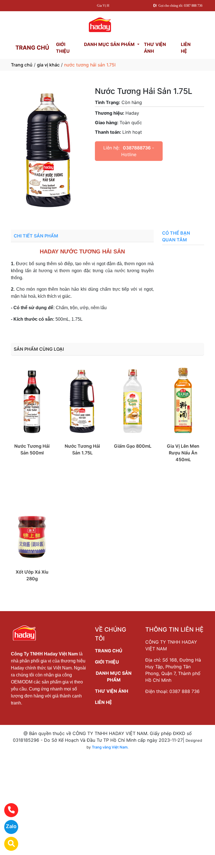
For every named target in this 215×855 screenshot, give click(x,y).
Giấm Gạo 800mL (132, 446)
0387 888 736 (184, 691)
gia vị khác (48, 65)
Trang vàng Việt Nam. (110, 747)
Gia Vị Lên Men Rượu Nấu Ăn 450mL (183, 452)
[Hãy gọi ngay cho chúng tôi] (7, 810)
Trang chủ (21, 65)
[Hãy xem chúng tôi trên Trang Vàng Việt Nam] (7, 844)
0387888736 (137, 148)
